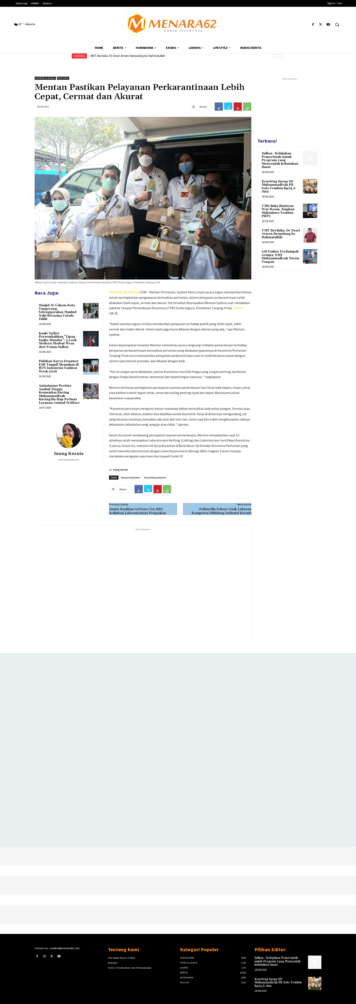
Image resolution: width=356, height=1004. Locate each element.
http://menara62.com (68, 459)
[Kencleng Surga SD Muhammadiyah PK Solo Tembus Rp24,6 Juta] (310, 186)
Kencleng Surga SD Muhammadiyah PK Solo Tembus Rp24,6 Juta (278, 187)
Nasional (63, 78)
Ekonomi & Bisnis (45, 78)
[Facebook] (313, 24)
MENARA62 (131, 292)
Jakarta (238, 308)
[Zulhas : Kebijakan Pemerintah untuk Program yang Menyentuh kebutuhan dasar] (310, 158)
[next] (281, 56)
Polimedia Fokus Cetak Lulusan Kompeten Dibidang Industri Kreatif (221, 511)
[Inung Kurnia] (68, 435)
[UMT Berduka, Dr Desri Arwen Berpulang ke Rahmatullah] (310, 235)
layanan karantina (130, 477)
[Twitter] (320, 24)
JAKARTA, (116, 292)
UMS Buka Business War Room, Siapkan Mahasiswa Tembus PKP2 (278, 211)
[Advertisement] (143, 586)
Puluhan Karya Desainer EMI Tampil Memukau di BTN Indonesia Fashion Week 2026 (59, 366)
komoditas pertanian (155, 477)
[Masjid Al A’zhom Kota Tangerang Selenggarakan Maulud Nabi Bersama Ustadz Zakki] (91, 311)
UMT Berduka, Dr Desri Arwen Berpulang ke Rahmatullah (281, 234)
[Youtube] (328, 24)
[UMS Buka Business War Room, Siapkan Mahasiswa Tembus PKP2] (310, 211)
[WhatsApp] (247, 106)
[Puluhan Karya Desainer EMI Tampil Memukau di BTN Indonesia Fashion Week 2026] (91, 367)
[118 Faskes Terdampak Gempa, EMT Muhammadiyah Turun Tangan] (310, 256)
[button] (337, 24)
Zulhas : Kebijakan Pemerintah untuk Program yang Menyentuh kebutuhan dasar (280, 160)
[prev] (275, 56)
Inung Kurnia (68, 454)
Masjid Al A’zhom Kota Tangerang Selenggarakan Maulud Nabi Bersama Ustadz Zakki (57, 312)
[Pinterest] (238, 106)
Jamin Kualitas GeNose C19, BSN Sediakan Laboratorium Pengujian (137, 511)
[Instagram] (44, 956)
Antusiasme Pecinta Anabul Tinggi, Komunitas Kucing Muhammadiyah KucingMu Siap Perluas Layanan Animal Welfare (59, 394)
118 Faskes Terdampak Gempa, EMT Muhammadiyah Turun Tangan (136, 56)
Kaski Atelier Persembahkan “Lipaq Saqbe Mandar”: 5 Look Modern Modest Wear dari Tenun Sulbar (58, 340)
